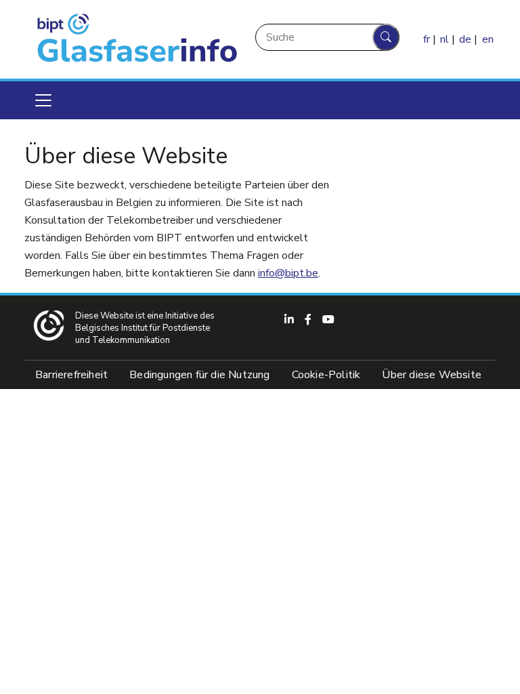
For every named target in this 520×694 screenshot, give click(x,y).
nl (444, 39)
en (488, 39)
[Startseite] (134, 39)
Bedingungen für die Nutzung (199, 374)
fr (426, 39)
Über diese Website (431, 374)
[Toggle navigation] (43, 100)
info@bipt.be (288, 273)
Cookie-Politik (326, 374)
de (465, 39)
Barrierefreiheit (71, 374)
